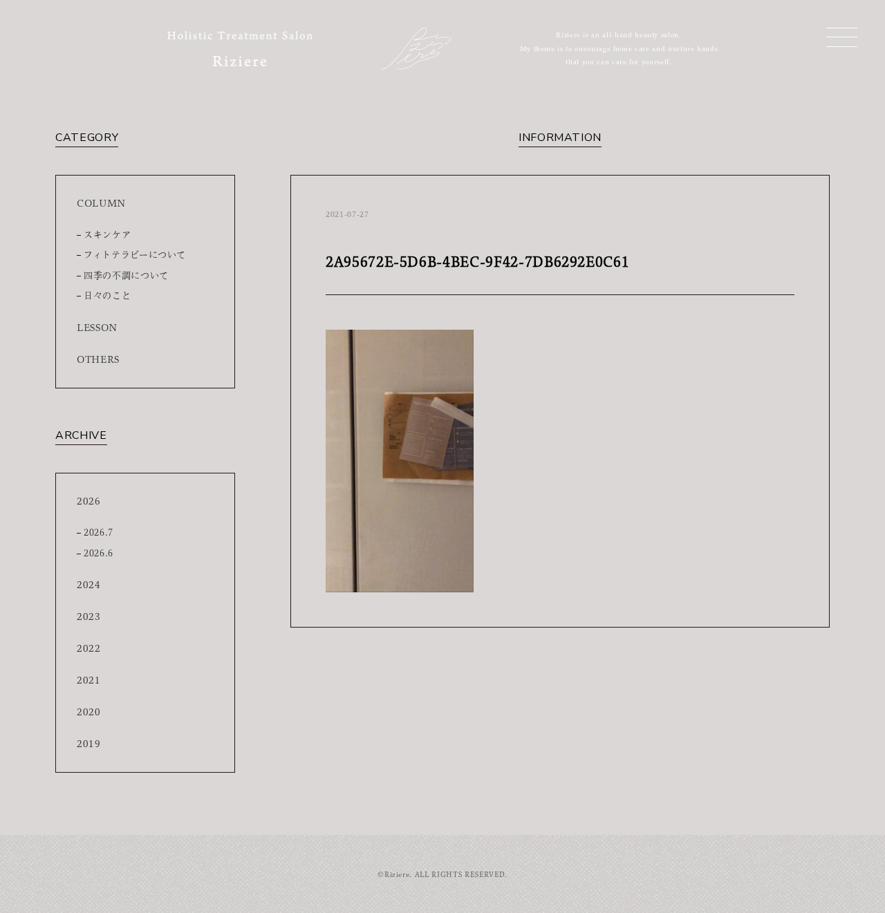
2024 (89, 585)
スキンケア (107, 234)
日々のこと (107, 295)
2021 (89, 680)
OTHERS (98, 359)
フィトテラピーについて (135, 254)
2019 (89, 744)
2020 (89, 712)
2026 (89, 501)
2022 (89, 648)
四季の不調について (126, 275)
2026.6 (98, 553)
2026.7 (98, 532)
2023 (89, 616)
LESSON (97, 327)
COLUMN (101, 203)
